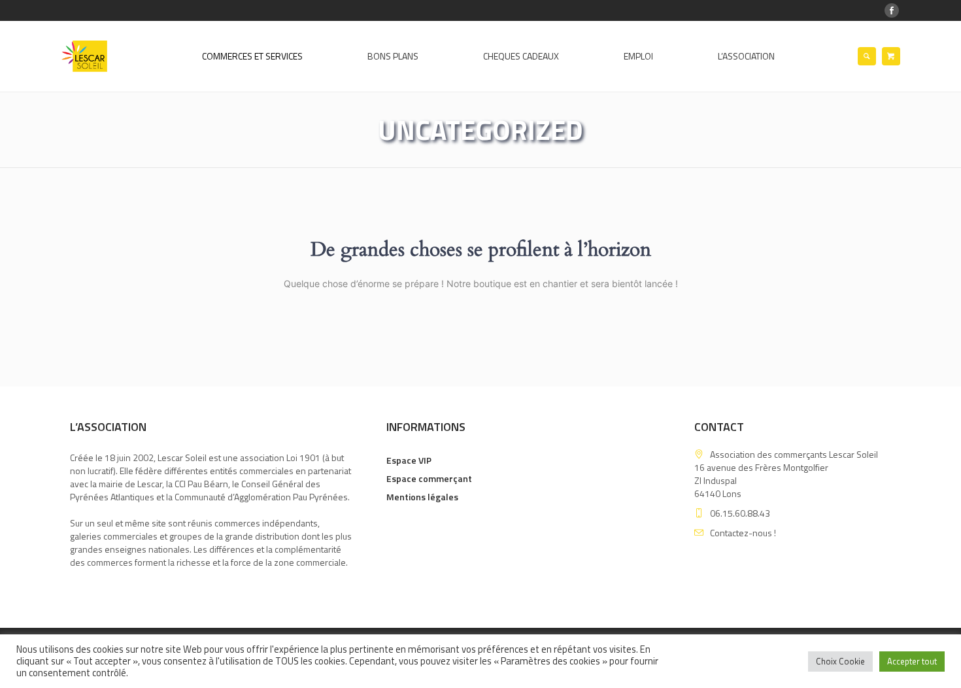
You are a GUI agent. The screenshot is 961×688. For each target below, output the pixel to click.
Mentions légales (422, 497)
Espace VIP (408, 460)
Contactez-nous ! (743, 533)
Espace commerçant (429, 478)
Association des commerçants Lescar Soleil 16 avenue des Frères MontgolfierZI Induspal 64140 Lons (786, 473)
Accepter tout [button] (912, 661)
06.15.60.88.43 (740, 513)
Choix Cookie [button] (840, 661)
